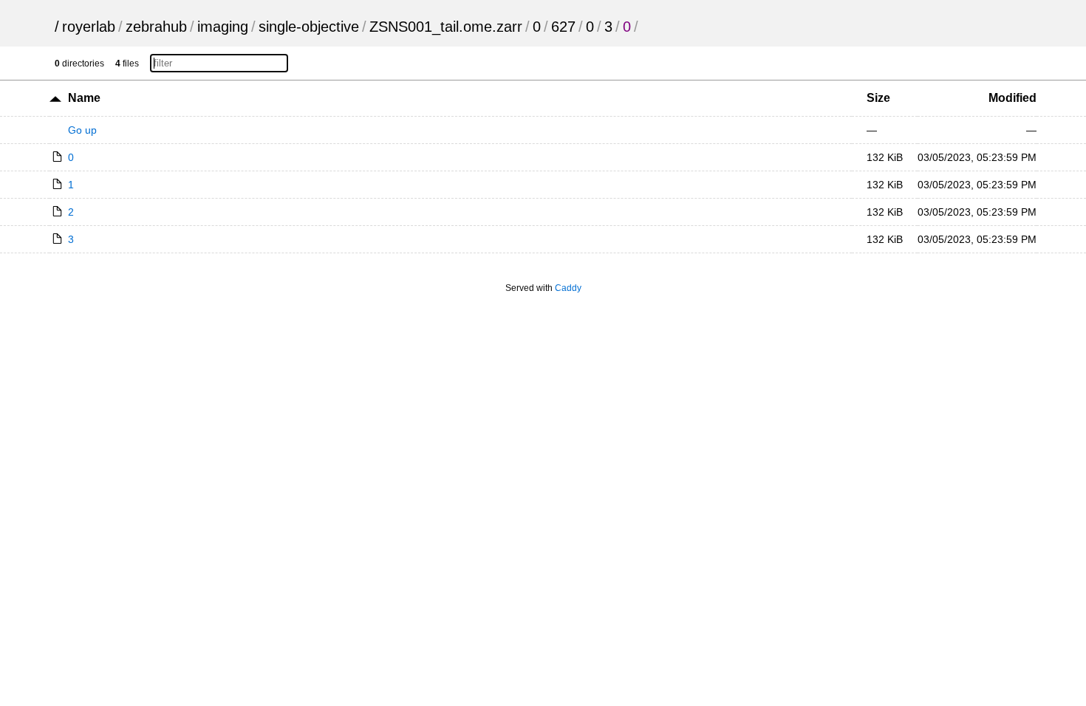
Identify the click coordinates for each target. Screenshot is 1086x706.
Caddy (568, 288)
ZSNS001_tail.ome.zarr (445, 26)
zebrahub (156, 26)
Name (84, 98)
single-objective (309, 26)
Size (878, 98)
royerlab (88, 26)
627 (563, 26)
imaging (222, 26)
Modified (1012, 98)
